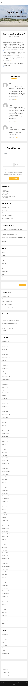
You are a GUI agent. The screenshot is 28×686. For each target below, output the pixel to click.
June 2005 (4, 574)
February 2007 (5, 520)
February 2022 (5, 365)
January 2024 (5, 346)
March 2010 (4, 428)
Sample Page (5, 271)
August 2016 (5, 387)
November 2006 (5, 528)
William (3, 656)
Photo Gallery (5, 190)
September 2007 (6, 504)
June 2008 (4, 479)
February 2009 (5, 457)
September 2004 (6, 599)
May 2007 (4, 512)
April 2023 (4, 349)
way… (11, 60)
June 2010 (4, 422)
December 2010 (5, 406)
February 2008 (5, 490)
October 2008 (5, 468)
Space (3, 650)
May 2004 (4, 609)
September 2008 (6, 471)
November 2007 (5, 498)
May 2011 (4, 395)
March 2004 (4, 615)
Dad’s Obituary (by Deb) (7, 218)
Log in (3, 667)
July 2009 (4, 444)
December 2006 (5, 525)
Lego (3, 642)
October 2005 (5, 563)
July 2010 (4, 419)
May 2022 (4, 362)
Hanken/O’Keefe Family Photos (15, 229)
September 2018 (6, 379)
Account (4, 255)
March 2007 (4, 517)
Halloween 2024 (5, 207)
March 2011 (4, 400)
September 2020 (6, 376)
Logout (3, 260)
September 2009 (6, 438)
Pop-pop (4, 647)
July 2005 (4, 571)
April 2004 (4, 612)
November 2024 (5, 341)
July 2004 (4, 604)
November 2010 (5, 409)
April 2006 (4, 547)
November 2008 (5, 466)
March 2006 (4, 550)
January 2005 (5, 588)
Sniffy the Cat (5, 193)
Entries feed (5, 669)
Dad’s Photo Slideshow (7, 215)
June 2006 (4, 542)
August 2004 (5, 601)
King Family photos (12, 234)
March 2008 (4, 487)
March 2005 (4, 582)
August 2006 (5, 536)
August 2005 (5, 569)
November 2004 (5, 593)
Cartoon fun (4, 210)
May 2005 (4, 577)
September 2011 (6, 392)
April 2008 (4, 485)
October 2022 (5, 354)
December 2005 (5, 558)
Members (4, 263)
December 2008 (5, 463)
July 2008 (4, 476)
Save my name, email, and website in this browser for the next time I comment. (13, 173)
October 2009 (5, 436)
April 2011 (4, 398)
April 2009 (4, 452)
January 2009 (5, 460)
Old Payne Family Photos (13, 231)
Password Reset (5, 266)
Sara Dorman (5, 240)
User (3, 274)
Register (4, 268)
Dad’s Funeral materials (7, 212)
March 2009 (4, 455)
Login (3, 257)
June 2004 (4, 607)
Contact (4, 276)
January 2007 (5, 523)
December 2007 (5, 495)
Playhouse (4, 645)
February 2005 (5, 585)
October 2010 (5, 411)
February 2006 (5, 552)
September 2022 (6, 357)
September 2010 (6, 414)
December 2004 (5, 590)
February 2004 (5, 618)
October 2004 (5, 596)
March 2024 (4, 343)
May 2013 (4, 390)
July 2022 (4, 360)
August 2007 (5, 506)
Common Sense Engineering (8, 196)
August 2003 (5, 623)
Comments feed (5, 672)
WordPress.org (5, 675)
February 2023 (5, 352)
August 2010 (5, 417)
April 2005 (4, 580)
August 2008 (5, 474)
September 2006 (6, 533)
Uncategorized (5, 653)
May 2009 (4, 449)
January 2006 (5, 555)
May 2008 (4, 482)
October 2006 (5, 531)
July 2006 (4, 539)
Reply (16, 99)
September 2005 (6, 566)
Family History (5, 197)
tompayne (4, 229)
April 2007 (4, 514)
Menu (2, 2)
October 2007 (5, 501)
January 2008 (5, 493)
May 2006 (4, 544)
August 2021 (5, 371)
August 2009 (5, 441)
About (3, 252)
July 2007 (4, 509)
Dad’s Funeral (5, 637)
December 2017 (5, 384)
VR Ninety (4, 194)
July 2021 (4, 373)
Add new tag (5, 634)
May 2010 (4, 425)
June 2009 (4, 447)
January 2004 (5, 620)
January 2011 (5, 403)
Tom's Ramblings (5, 191)
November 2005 (5, 561)
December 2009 (5, 430)
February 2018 (5, 381)
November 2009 (5, 433)
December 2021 (5, 368)
